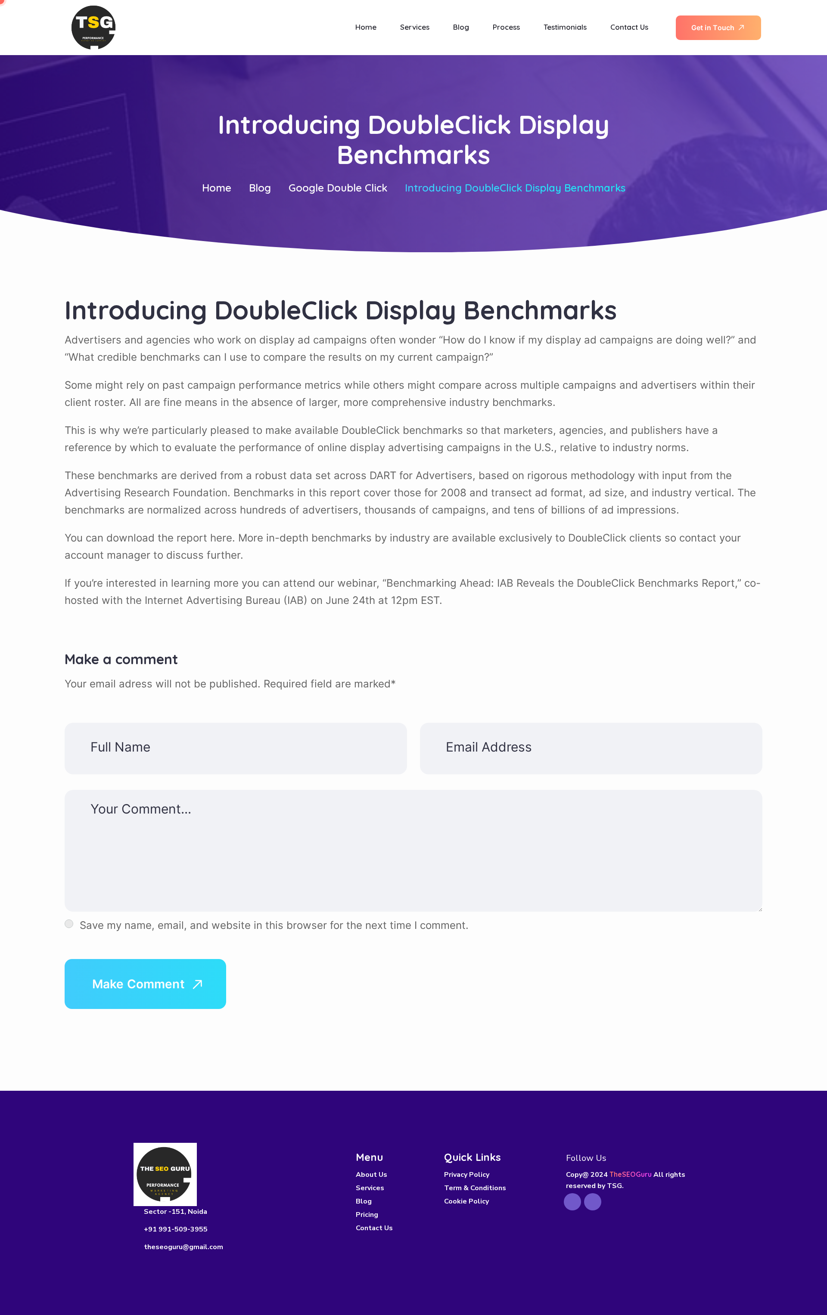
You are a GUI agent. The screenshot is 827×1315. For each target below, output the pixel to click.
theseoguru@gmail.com (183, 1247)
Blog (260, 187)
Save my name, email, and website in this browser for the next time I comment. (274, 925)
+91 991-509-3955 (176, 1229)
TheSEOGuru (630, 1174)
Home (216, 187)
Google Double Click (338, 187)
